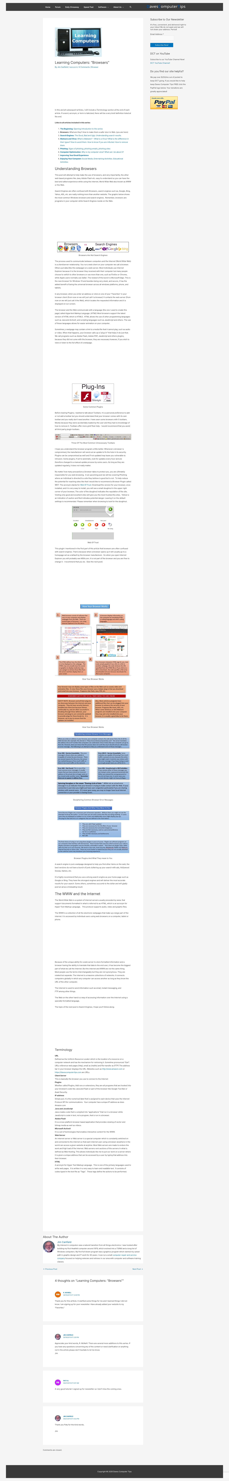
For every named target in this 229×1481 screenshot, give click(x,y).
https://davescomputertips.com (68, 1072)
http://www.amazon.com (112, 1069)
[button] (130, 7)
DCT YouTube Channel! (160, 63)
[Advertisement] (93, 88)
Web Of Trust (85, 485)
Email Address (157, 34)
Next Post (138, 1269)
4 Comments (84, 67)
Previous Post (50, 1269)
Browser (94, 67)
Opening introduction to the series (88, 129)
